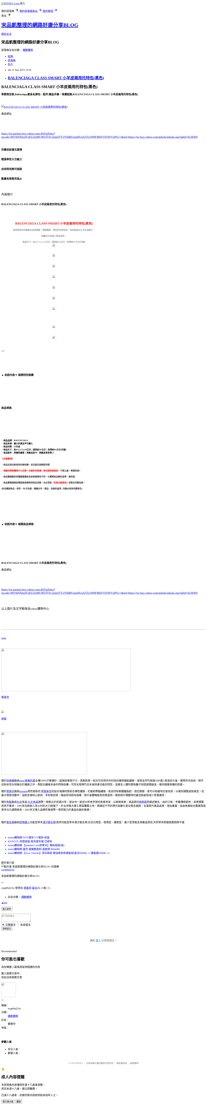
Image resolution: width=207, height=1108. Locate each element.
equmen (23, 791)
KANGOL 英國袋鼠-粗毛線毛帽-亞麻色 (30, 841)
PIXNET (79, 1063)
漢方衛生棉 (49, 822)
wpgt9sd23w (8, 869)
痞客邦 (27, 888)
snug (3, 638)
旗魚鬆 (143, 802)
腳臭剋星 (30, 780)
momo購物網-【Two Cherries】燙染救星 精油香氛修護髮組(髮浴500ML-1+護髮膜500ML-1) (58, 853)
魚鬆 (3, 718)
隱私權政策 (121, 1063)
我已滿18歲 (8, 1101)
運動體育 (28, 50)
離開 (18, 1101)
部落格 (12, 60)
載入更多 (7, 909)
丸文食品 (33, 802)
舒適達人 (24, 822)
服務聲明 (134, 1063)
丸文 (19, 802)
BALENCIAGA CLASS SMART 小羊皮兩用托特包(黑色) (56, 78)
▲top (4, 902)
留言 (34, 888)
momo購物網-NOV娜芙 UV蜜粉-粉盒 (28, 837)
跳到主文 (6, 34)
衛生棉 (10, 822)
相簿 (10, 56)
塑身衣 (5, 697)
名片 (10, 64)
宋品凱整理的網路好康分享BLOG (39, 25)
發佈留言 (7, 928)
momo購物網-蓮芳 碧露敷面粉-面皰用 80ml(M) (34, 849)
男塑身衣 (46, 791)
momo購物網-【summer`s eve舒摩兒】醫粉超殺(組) (36, 845)
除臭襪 (10, 780)
